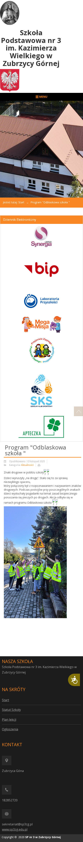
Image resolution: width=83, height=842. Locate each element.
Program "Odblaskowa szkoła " (35, 450)
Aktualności (27, 464)
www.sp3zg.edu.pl (14, 829)
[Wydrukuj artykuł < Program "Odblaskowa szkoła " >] (40, 465)
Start (21, 202)
